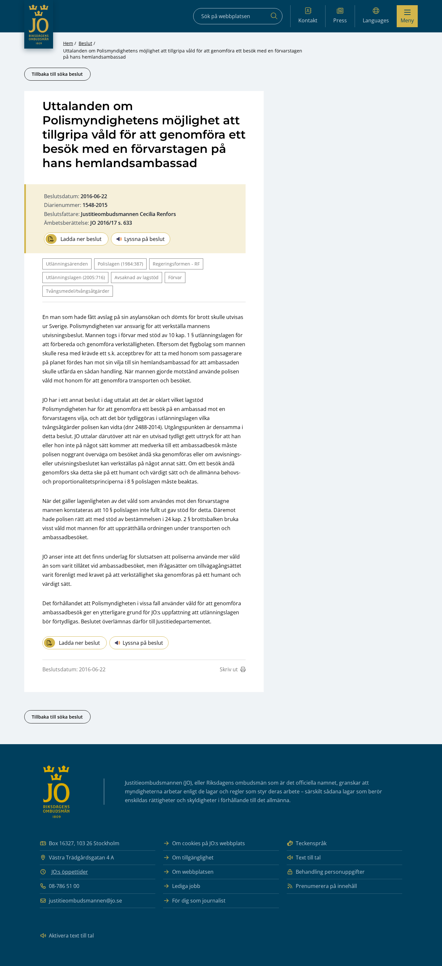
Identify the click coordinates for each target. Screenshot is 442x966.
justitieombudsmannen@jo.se (85, 900)
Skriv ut (229, 669)
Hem (68, 43)
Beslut (85, 43)
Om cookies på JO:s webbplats (208, 843)
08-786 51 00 (64, 886)
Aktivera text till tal (71, 935)
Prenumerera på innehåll (326, 886)
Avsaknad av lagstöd (137, 277)
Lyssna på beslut (144, 239)
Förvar (175, 277)
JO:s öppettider (69, 871)
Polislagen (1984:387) (120, 264)
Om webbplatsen (193, 871)
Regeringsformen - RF (176, 264)
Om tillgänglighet (193, 857)
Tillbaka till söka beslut (57, 74)
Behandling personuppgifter (330, 871)
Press (340, 20)
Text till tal (308, 857)
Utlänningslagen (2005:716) (75, 277)
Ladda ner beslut (81, 239)
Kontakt (307, 20)
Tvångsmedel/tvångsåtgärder (77, 291)
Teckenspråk (311, 843)
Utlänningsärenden (67, 264)
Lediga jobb (186, 886)
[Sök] (274, 16)
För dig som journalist (199, 900)
